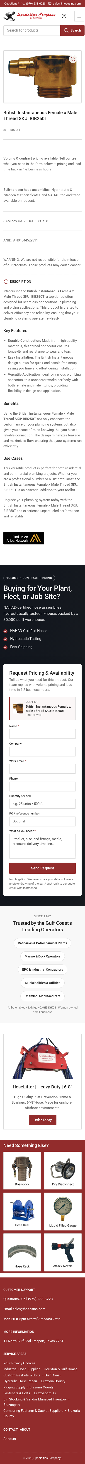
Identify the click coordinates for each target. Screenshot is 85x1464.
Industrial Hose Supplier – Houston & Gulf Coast (40, 1369)
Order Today (43, 1120)
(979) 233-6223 (40, 1299)
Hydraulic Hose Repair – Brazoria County (34, 1381)
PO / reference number (24, 813)
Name (14, 726)
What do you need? (22, 831)
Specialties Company (47, 1458)
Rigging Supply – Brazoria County (28, 1387)
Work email (17, 761)
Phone (13, 778)
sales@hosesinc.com (29, 1309)
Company (15, 743)
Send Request (42, 868)
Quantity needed (20, 796)
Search (75, 30)
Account (9, 1439)
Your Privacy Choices (19, 1363)
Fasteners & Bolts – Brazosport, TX (29, 1393)
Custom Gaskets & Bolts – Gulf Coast (32, 1375)
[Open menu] (79, 16)
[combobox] (43, 30)
